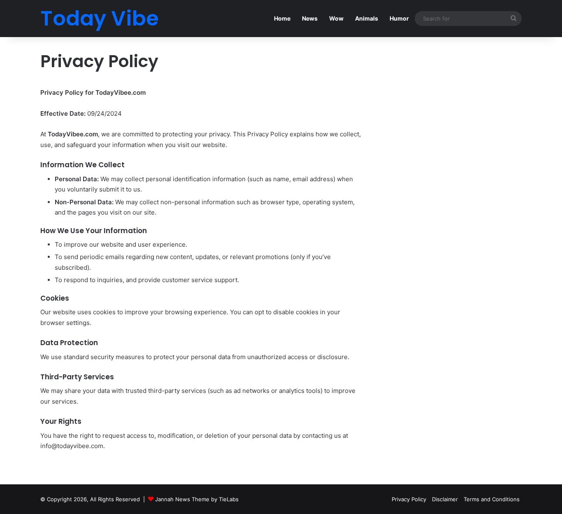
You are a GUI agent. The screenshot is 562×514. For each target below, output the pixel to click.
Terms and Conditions (492, 499)
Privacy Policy (409, 499)
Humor (399, 18)
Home (282, 18)
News (310, 18)
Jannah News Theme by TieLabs (197, 499)
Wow (336, 18)
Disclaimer (445, 499)
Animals (366, 18)
